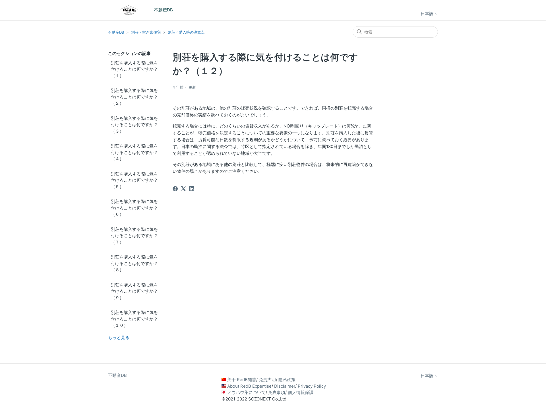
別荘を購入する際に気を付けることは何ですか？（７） (134, 236)
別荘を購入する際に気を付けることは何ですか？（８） (134, 263)
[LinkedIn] (191, 188)
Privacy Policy (312, 386)
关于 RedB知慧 (241, 379)
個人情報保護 (300, 392)
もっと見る (118, 337)
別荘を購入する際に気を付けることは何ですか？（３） (134, 125)
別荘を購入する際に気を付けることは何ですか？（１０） (134, 319)
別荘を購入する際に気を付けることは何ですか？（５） (134, 180)
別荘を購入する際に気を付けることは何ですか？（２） (134, 97)
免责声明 (267, 379)
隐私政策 (286, 379)
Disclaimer (284, 386)
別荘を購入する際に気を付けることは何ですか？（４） (134, 152)
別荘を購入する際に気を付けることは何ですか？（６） (134, 208)
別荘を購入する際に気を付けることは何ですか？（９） (134, 291)
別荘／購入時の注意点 (186, 32)
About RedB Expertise (249, 386)
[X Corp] (183, 188)
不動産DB (116, 32)
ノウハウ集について (246, 392)
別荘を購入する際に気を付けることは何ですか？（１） (134, 69)
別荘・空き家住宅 (146, 32)
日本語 (428, 13)
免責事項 (276, 392)
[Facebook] (175, 188)
